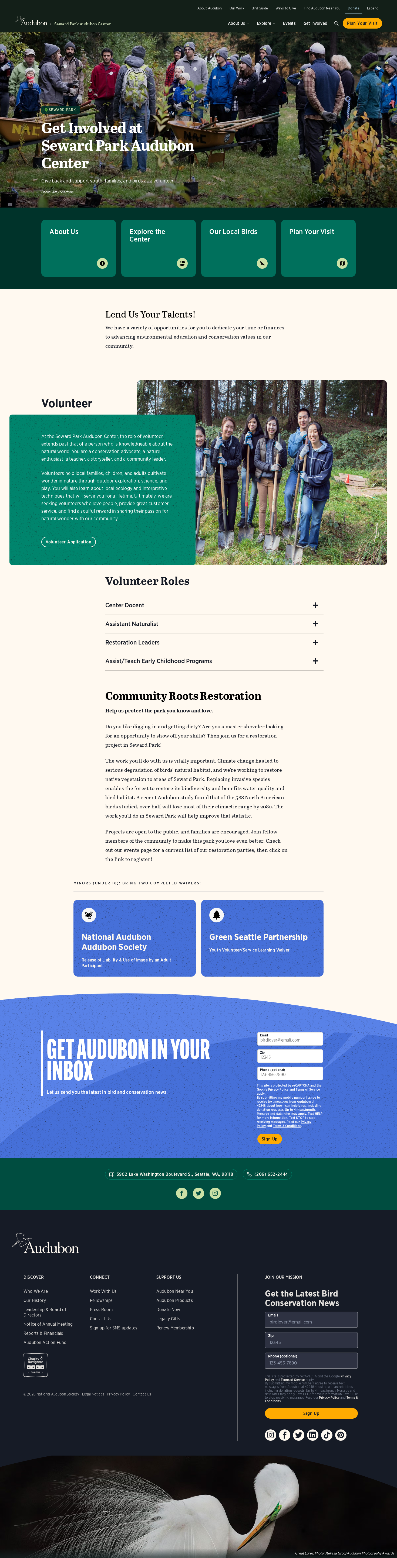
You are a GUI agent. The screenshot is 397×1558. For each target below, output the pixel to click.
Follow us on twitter (198, 1193)
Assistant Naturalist (131, 624)
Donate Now (168, 1309)
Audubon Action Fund (44, 1342)
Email (264, 1035)
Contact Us (100, 1318)
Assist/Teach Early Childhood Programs (158, 661)
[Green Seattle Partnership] (262, 938)
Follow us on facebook (181, 1193)
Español (373, 8)
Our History (34, 1300)
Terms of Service (308, 1089)
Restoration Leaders (132, 642)
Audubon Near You (174, 1291)
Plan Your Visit (362, 23)
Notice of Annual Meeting (48, 1324)
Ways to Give (285, 8)
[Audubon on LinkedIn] (312, 1435)
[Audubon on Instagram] (270, 1435)
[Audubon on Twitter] (298, 1435)
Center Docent (124, 605)
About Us (236, 23)
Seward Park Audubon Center (82, 24)
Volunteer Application (69, 541)
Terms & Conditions (287, 1126)
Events (289, 23)
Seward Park (62, 110)
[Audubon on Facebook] (284, 1435)
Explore (264, 23)
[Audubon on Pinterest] (340, 1435)
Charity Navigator (35, 1365)
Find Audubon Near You (322, 8)
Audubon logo (31, 21)
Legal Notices (93, 1394)
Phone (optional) (272, 1070)
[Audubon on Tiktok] (326, 1435)
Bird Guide (260, 8)
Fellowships (101, 1300)
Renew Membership (175, 1327)
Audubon (45, 1243)
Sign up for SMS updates (113, 1327)
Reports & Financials (43, 1333)
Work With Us (103, 1291)
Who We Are (35, 1291)
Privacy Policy (278, 1089)
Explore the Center (147, 235)
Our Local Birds (233, 231)
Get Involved (315, 23)
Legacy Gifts (168, 1318)
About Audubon (209, 8)
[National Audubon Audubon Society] (134, 938)
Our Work (237, 8)
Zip (262, 1052)
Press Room (101, 1309)
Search (336, 23)
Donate (353, 8)
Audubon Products (174, 1300)
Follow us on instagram (215, 1193)
